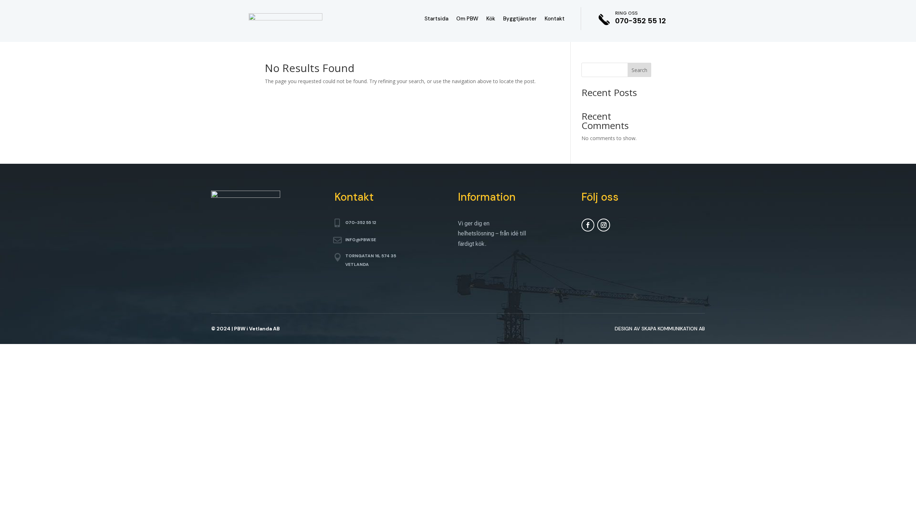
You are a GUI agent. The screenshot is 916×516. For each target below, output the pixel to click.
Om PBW (467, 19)
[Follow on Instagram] (603, 225)
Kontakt (555, 19)
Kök (490, 19)
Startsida (436, 19)
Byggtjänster (520, 19)
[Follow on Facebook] (587, 225)
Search (639, 70)
